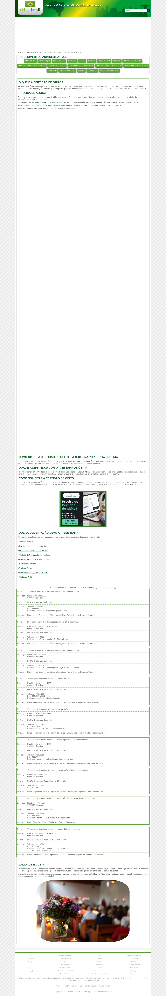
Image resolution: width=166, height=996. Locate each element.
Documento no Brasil (45, 102)
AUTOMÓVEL (52, 70)
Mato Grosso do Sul (65, 971)
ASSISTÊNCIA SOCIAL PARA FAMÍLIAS (81, 65)
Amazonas (31, 965)
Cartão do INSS (25, 577)
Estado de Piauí (31, 52)
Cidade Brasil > (22, 52)
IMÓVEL (82, 61)
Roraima (134, 961)
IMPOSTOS (91, 61)
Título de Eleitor (25, 568)
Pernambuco (100, 965)
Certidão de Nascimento (29, 555)
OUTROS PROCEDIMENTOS (109, 70)
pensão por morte (133, 461)
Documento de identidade (29, 546)
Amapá (30, 962)
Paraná (99, 961)
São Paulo (134, 968)
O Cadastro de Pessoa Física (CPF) (33, 551)
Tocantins (134, 974)
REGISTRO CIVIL (30, 61)
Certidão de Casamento (28, 559)
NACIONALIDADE (58, 61)
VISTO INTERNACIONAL (67, 70)
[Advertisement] (83, 34)
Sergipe (134, 971)
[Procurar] (148, 10)
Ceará (30, 971)
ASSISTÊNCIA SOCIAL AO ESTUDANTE (108, 65)
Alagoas (31, 958)
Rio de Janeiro (99, 971)
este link (50, 876)
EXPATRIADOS (92, 70)
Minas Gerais (65, 974)
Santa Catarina (134, 965)
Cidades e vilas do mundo (99, 986)
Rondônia (134, 958)
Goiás (65, 961)
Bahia (30, 968)
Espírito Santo (65, 958)
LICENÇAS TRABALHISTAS (132, 61)
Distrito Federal (65, 955)
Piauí (100, 968)
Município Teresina (44, 52)
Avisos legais (61, 986)
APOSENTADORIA (104, 61)
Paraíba (100, 958)
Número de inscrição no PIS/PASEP (33, 573)
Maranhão (65, 965)
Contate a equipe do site (78, 986)
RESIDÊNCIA (72, 61)
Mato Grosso (65, 968)
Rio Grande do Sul (134, 955)
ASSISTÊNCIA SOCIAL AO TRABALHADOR (31, 65)
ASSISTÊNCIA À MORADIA (57, 65)
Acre (30, 955)
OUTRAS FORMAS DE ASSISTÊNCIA (136, 65)
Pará (99, 955)
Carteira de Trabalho (27, 564)
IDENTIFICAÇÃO (44, 61)
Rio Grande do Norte (100, 974)
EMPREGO (116, 61)
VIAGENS (81, 70)
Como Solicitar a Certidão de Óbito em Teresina (73, 5)
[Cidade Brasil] (30, 12)
